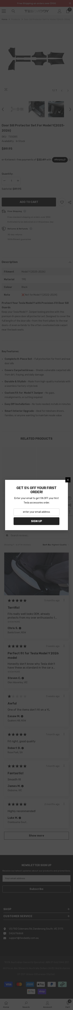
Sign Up (36, 521)
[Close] (67, 479)
